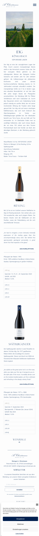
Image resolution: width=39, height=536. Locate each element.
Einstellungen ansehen (20, 529)
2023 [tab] (7, 284)
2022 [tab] (7, 288)
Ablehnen (20, 524)
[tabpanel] (19, 277)
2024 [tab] (7, 269)
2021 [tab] (7, 292)
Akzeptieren (20, 519)
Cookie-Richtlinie (19, 533)
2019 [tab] (7, 432)
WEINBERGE (19, 439)
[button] (37, 505)
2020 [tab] (7, 296)
